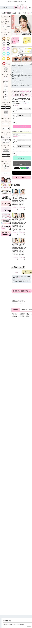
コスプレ (6, 158)
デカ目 (8, 155)
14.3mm (6, 89)
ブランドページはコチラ (21, 173)
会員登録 (16, 8)
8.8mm (6, 112)
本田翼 (27, 314)
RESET (6, 173)
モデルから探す (19, 13)
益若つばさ (15, 313)
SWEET (8, 153)
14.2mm (6, 86)
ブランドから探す (14, 13)
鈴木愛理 (22, 316)
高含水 (3, 139)
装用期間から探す (9, 13)
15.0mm (6, 99)
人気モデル (15, 309)
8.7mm (6, 110)
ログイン (20, 8)
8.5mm (3, 107)
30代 (6, 168)
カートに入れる (22, 126)
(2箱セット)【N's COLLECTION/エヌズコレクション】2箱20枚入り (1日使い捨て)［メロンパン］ (16, 225)
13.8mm (6, 79)
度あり (3, 137)
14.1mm (6, 84)
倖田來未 (22, 314)
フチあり (8, 137)
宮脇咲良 (28, 316)
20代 (7, 166)
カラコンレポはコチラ (22, 177)
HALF (3, 153)
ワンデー (4, 26)
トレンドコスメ (29, 13)
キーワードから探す (24, 14)
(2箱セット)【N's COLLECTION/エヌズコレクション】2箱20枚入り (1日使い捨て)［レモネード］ (23, 250)
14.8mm (6, 96)
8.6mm (8, 107)
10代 (4, 166)
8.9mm (6, 115)
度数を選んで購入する (15, 40)
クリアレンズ (6, 142)
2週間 (8, 26)
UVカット (8, 139)
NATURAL (5, 150)
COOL (3, 155)
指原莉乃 (23, 313)
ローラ (28, 313)
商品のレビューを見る (27, 40)
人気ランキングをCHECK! (3, 13)
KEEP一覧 (26, 8)
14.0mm (6, 81)
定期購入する (22, 158)
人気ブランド (24, 309)
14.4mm (6, 91)
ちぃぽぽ (15, 314)
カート (30, 8)
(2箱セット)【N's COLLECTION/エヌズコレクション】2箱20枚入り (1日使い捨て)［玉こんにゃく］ (23, 225)
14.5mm (6, 94)
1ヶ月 (6, 29)
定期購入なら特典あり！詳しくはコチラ (22, 163)
